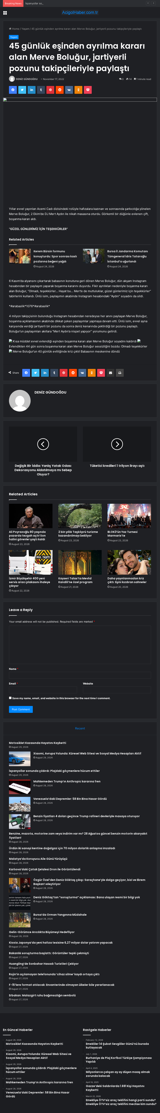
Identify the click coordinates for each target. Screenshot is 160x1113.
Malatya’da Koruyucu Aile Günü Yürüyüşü (38, 859)
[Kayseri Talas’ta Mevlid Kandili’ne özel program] (80, 562)
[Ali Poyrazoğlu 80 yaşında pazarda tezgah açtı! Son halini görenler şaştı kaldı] (30, 516)
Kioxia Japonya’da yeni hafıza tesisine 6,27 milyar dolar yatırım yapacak (61, 943)
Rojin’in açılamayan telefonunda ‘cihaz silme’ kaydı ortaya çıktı (54, 974)
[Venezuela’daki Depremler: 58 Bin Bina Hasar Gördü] (19, 804)
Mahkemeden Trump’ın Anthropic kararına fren (66, 781)
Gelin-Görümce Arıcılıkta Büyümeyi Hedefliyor (42, 932)
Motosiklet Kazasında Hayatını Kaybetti (37, 743)
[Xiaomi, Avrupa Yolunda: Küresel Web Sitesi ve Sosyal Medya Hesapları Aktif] (19, 759)
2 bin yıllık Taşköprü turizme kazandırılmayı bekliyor (78, 534)
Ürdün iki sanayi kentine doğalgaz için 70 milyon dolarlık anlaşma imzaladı (62, 848)
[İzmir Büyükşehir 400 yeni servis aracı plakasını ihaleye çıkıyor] (30, 562)
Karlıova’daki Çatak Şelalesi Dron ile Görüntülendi (44, 869)
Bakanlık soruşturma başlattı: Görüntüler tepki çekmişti (49, 953)
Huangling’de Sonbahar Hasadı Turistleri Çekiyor (44, 964)
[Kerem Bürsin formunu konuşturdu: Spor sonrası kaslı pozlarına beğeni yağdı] (20, 256)
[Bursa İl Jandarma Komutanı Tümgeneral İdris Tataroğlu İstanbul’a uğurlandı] (93, 256)
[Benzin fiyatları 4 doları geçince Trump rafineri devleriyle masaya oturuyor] (19, 821)
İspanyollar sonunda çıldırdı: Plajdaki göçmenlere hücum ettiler (63, 3)
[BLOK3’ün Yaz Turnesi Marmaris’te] (129, 516)
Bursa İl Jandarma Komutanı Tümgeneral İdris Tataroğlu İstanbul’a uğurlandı (127, 256)
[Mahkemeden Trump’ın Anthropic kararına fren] (19, 786)
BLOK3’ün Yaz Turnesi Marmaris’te (123, 534)
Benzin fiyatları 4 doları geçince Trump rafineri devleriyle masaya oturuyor (86, 816)
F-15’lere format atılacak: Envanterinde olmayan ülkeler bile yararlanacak (61, 985)
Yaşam (25, 28)
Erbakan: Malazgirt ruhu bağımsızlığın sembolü (42, 995)
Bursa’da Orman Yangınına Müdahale (60, 915)
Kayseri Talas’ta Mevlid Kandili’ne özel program (75, 580)
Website (88, 683)
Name (13, 668)
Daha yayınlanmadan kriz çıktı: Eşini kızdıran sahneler (127, 580)
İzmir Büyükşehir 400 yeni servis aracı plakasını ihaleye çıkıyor (29, 582)
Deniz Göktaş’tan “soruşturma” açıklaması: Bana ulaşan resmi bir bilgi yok (86, 897)
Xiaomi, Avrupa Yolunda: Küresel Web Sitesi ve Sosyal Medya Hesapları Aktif (87, 753)
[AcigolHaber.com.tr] (80, 12)
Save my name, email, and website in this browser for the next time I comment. (61, 698)
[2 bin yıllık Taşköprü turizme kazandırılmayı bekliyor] (80, 516)
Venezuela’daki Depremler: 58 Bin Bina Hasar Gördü (70, 799)
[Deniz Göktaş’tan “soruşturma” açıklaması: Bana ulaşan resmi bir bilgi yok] (19, 902)
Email (13, 683)
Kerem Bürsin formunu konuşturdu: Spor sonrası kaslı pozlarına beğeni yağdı (55, 256)
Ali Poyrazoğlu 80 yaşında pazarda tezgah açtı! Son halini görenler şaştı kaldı (27, 535)
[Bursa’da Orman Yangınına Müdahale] (19, 920)
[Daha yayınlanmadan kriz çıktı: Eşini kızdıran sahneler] (129, 562)
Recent (80, 728)
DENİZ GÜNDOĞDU (27, 79)
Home (15, 28)
